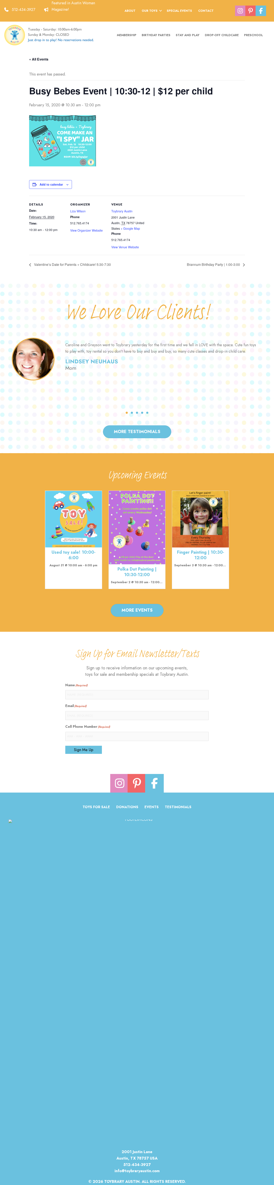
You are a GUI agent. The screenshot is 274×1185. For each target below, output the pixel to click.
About (130, 11)
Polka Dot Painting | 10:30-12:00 (137, 572)
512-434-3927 (23, 9)
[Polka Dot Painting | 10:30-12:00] (137, 527)
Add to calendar (51, 184)
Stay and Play (188, 35)
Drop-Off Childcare (222, 35)
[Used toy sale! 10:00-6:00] (73, 519)
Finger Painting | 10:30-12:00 (200, 555)
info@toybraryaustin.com (137, 1171)
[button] (161, 10)
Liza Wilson (78, 211)
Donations (127, 807)
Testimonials (178, 807)
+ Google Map (130, 228)
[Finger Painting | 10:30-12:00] (200, 519)
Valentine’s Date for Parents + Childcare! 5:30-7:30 (72, 264)
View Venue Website (125, 247)
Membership (126, 35)
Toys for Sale (96, 807)
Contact (206, 11)
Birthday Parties (156, 35)
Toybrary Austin (122, 211)
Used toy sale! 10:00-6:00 (73, 555)
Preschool (253, 35)
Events (151, 807)
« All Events (38, 59)
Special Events (179, 11)
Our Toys (150, 11)
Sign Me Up (83, 750)
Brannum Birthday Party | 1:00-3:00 (214, 264)
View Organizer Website (86, 230)
